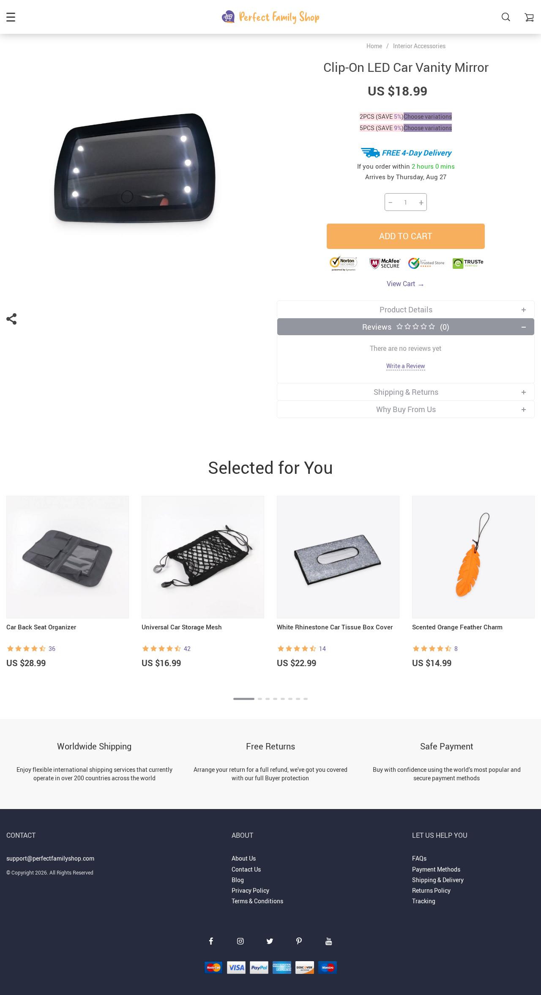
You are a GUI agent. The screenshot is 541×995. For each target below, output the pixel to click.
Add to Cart (405, 236)
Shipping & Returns (406, 392)
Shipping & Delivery (438, 880)
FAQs (419, 858)
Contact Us (246, 869)
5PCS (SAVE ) (382, 128)
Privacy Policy (250, 890)
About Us (244, 858)
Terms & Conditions (257, 901)
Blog (238, 880)
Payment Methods (436, 869)
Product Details (406, 309)
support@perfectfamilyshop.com (50, 858)
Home (374, 46)
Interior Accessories (419, 46)
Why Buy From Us (406, 409)
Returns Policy (431, 890)
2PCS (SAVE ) (382, 116)
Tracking (423, 901)
